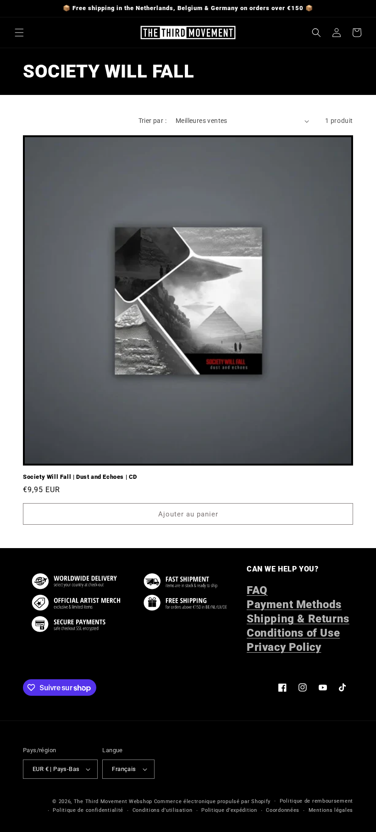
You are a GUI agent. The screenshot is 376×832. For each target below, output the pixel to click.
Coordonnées (282, 810)
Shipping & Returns (298, 618)
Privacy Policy (284, 647)
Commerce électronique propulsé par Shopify (212, 801)
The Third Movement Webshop (113, 801)
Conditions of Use (293, 633)
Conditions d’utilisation (163, 810)
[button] (19, 32)
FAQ (257, 590)
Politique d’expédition (229, 810)
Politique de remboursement (316, 801)
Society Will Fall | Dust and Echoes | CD (80, 476)
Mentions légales (331, 810)
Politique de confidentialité (88, 810)
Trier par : (152, 120)
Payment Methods (294, 604)
